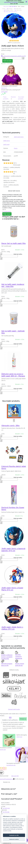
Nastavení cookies (14, 839)
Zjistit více (19, 737)
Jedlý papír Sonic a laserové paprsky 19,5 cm (13, 549)
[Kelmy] (14, 689)
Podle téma (18, 8)
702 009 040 (6, 808)
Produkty (10, 8)
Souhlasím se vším (14, 835)
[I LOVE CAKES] (19, 675)
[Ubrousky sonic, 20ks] (14, 413)
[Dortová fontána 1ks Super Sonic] (14, 494)
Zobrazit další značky (14, 709)
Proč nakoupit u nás (8, 794)
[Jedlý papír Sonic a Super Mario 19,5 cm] (14, 575)
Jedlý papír (6, 144)
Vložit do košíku (7, 61)
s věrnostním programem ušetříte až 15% (14, 56)
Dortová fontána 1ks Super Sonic (12, 508)
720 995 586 (5, 812)
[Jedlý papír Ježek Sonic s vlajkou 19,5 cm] (14, 614)
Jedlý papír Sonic (19, 137)
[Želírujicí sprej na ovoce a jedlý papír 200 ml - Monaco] (14, 361)
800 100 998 (15, 776)
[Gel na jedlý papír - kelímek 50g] (14, 318)
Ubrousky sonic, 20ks (10, 425)
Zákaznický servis (8, 789)
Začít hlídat (4, 91)
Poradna (18, 799)
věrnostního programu (11, 2)
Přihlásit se (23, 719)
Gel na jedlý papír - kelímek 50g (13, 332)
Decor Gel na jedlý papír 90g (13, 243)
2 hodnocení (16, 42)
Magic (15, 148)
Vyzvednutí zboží (7, 799)
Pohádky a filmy (9, 10)
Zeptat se (4, 88)
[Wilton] (6, 695)
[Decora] (20, 695)
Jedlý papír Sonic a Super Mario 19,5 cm (12, 589)
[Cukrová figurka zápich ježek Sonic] (14, 453)
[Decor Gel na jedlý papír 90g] (14, 230)
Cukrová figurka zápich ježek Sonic (13, 467)
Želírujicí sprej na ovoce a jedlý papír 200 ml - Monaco (13, 375)
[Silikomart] (14, 682)
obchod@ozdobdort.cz (6, 779)
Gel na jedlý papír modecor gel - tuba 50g (12, 285)
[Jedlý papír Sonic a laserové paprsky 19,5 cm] (14, 536)
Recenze (13, 97)
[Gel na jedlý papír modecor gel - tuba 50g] (14, 271)
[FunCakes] (14, 702)
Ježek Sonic (19, 10)
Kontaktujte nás (11, 765)
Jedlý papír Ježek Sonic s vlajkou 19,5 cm (12, 628)
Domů (3, 8)
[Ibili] (6, 675)
